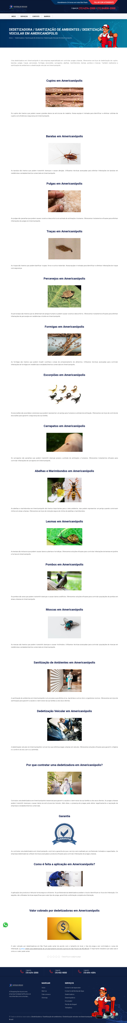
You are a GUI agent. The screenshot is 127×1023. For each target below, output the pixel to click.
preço (23, 949)
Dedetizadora (69, 994)
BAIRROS (47, 16)
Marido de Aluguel (71, 1004)
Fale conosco (46, 994)
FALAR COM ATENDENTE (104, 2)
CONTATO (35, 16)
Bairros (44, 991)
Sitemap (45, 997)
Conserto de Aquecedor (73, 987)
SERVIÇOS (24, 16)
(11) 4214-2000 (87, 8)
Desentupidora (70, 997)
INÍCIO (14, 16)
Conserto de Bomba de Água (74, 991)
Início (11, 38)
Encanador (68, 1001)
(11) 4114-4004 (90, 972)
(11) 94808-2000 (106, 8)
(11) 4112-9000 (61, 972)
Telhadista (68, 1007)
